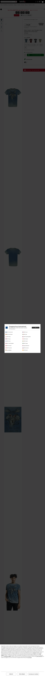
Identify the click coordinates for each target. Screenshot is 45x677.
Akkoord (11, 674)
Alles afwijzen (22, 674)
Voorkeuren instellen (33, 674)
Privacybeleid (29, 657)
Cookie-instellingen (39, 656)
